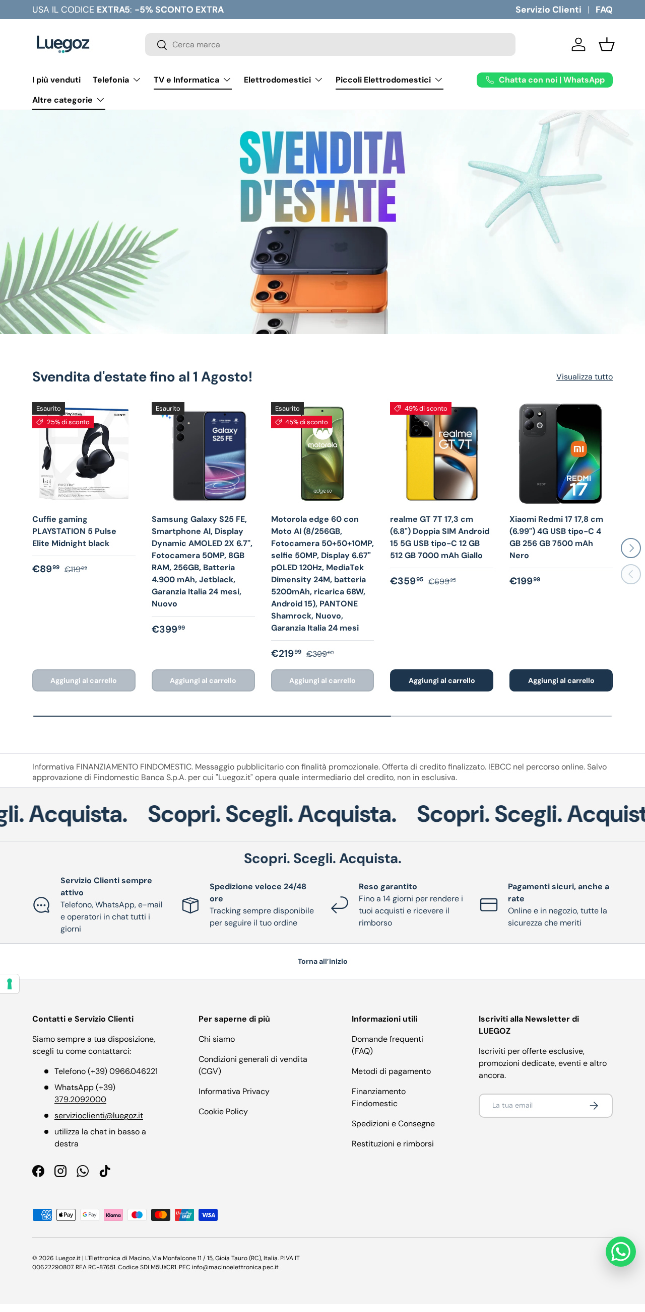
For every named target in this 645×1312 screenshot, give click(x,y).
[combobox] (330, 44)
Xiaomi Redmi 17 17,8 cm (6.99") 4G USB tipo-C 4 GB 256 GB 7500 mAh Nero (556, 537)
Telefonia (111, 79)
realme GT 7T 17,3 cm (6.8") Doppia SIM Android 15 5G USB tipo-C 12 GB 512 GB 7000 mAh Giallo (439, 537)
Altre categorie (62, 100)
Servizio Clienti (548, 9)
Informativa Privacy (234, 1091)
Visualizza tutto (584, 376)
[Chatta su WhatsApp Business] (621, 1252)
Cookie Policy (223, 1111)
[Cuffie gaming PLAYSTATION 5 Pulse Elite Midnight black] (84, 453)
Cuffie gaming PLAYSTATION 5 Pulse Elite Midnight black (74, 531)
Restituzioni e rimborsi (393, 1143)
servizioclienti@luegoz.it (98, 1115)
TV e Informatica (186, 79)
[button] (607, 44)
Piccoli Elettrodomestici (383, 79)
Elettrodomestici (277, 79)
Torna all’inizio (323, 961)
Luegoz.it (68, 1258)
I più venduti (56, 79)
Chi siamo (217, 1039)
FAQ (604, 9)
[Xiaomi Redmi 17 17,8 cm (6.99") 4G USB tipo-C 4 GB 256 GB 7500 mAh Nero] (561, 453)
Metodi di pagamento (391, 1071)
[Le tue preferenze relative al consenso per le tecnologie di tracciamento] (9, 983)
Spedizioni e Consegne (393, 1123)
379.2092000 (80, 1099)
